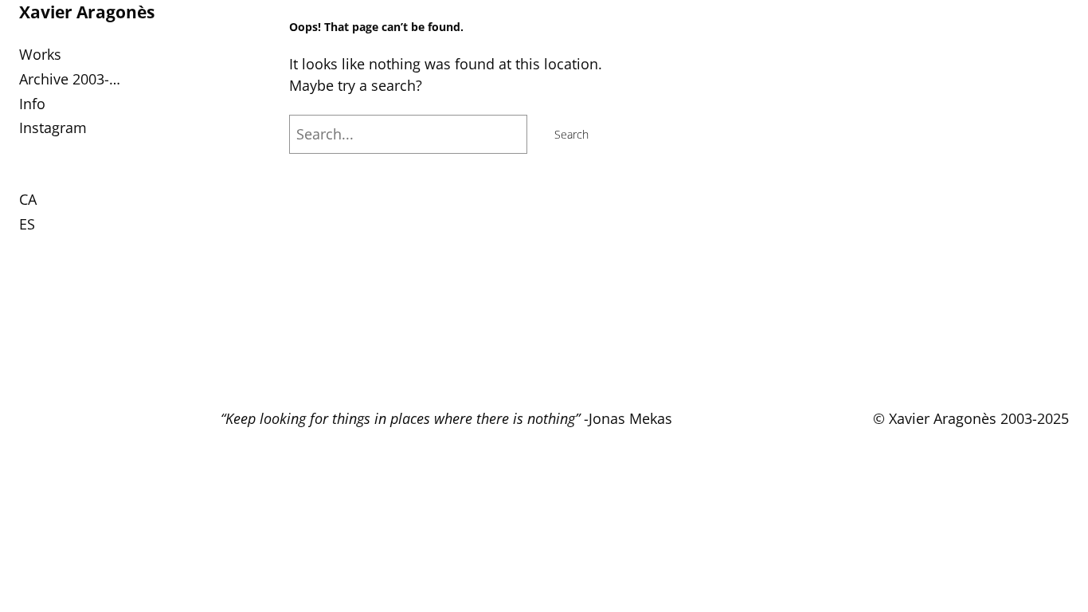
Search (571, 134)
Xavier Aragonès (87, 11)
